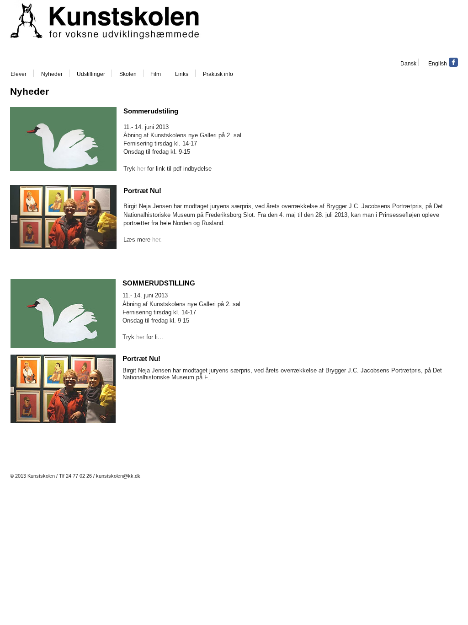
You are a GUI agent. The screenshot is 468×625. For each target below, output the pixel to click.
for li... (153, 337)
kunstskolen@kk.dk (118, 476)
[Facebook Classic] (453, 62)
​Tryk (129, 337)
